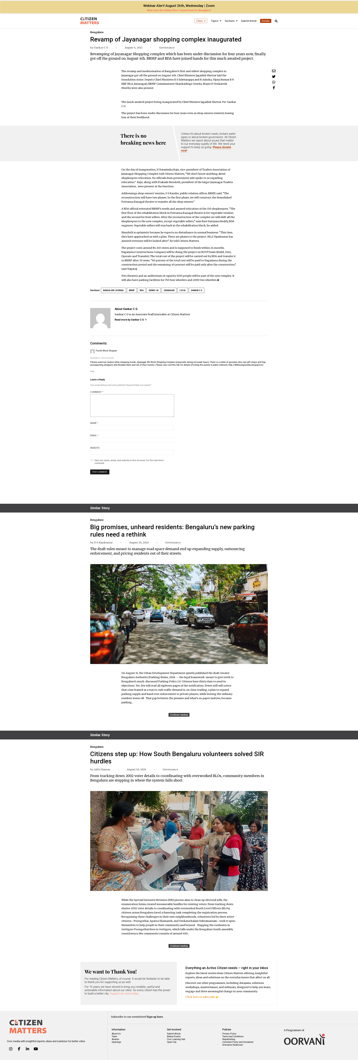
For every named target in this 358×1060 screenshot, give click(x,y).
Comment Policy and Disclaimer (238, 1042)
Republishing (228, 1039)
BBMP (132, 290)
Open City (171, 1042)
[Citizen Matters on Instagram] (10, 1049)
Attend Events (174, 1036)
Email (94, 435)
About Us (116, 1033)
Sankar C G (101, 47)
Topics (215, 20)
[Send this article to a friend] (273, 71)
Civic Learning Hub (176, 1039)
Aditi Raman (102, 769)
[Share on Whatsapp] (273, 82)
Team (114, 1036)
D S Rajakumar (103, 542)
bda (142, 290)
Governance (167, 47)
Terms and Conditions (233, 1036)
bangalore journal (113, 290)
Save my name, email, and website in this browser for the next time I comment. (129, 461)
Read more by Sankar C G (129, 319)
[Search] (276, 21)
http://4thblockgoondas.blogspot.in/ (246, 365)
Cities (199, 20)
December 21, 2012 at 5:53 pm (102, 358)
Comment (96, 392)
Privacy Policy (229, 1033)
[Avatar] (100, 318)
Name (94, 423)
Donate (266, 20)
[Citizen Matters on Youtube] (35, 1049)
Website (95, 448)
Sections (230, 20)
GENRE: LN (153, 290)
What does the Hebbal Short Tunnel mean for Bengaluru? (179, 10)
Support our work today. (124, 993)
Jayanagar (169, 290)
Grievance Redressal (232, 1045)
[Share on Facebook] (274, 87)
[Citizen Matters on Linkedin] (27, 1049)
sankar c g (196, 290)
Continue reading (179, 714)
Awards (115, 1039)
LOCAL (183, 290)
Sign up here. (155, 1016)
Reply (92, 371)
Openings (116, 1042)
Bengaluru (96, 32)
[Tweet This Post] (273, 76)
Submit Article (249, 20)
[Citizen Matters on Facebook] (19, 1049)
